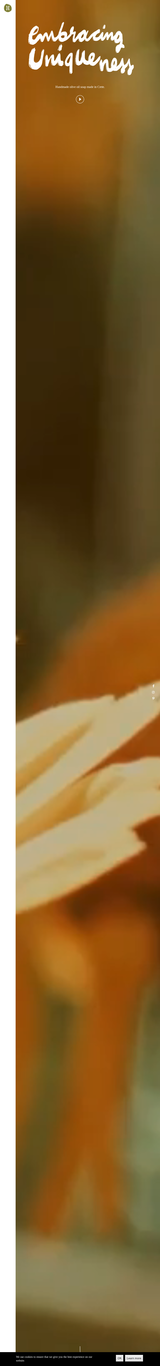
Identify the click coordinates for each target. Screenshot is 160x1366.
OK (120, 1358)
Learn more (134, 1358)
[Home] (8, 8)
